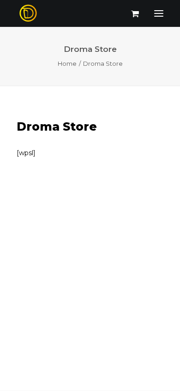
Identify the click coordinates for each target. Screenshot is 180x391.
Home (67, 63)
